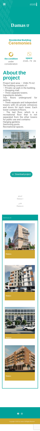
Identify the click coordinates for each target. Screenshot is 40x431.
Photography (8, 257)
